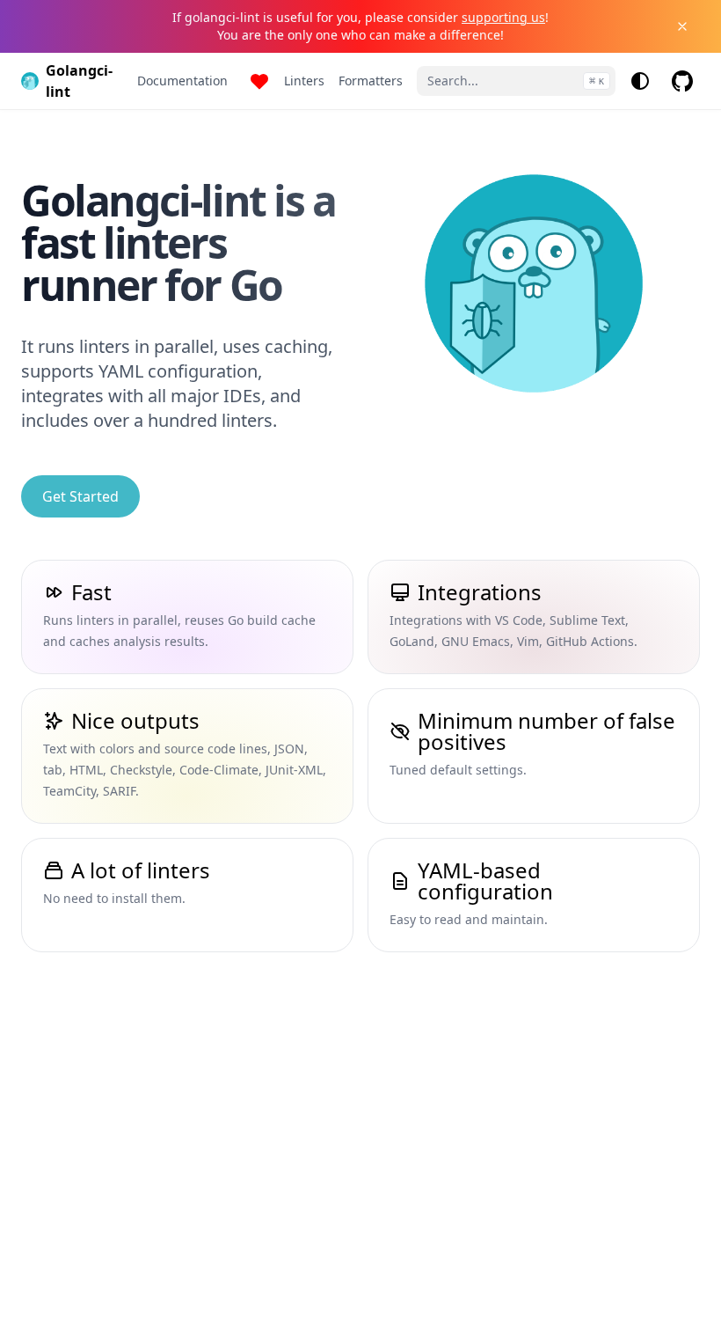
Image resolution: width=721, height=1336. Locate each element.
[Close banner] (682, 26)
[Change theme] (640, 81)
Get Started (80, 496)
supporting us (503, 17)
